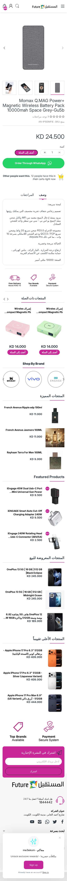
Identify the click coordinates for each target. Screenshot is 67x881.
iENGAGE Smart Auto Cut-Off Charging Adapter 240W (25, 512)
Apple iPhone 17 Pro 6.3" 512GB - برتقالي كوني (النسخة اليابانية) (22, 652)
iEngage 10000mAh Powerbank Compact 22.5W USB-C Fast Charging (18, 310)
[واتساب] (47, 822)
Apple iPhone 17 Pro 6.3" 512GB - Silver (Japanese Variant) (22, 674)
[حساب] (11, 6)
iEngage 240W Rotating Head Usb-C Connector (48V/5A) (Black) (25, 535)
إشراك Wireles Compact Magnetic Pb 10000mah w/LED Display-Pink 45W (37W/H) (50, 310)
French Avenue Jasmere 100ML (24, 429)
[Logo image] (55, 379)
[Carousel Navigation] (6, 299)
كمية (62, 146)
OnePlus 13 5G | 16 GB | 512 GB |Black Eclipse (24, 571)
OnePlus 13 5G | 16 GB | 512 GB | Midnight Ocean (23, 593)
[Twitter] (55, 822)
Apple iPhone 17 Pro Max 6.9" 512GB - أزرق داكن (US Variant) (25, 697)
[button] (56, 116)
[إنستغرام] (40, 822)
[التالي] (62, 48)
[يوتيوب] (32, 822)
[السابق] (4, 48)
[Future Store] (45, 9)
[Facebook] (62, 822)
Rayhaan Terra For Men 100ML (24, 452)
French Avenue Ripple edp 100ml (23, 407)
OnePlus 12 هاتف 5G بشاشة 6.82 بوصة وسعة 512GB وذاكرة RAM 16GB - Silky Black (22, 616)
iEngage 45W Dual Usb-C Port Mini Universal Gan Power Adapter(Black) (24, 490)
